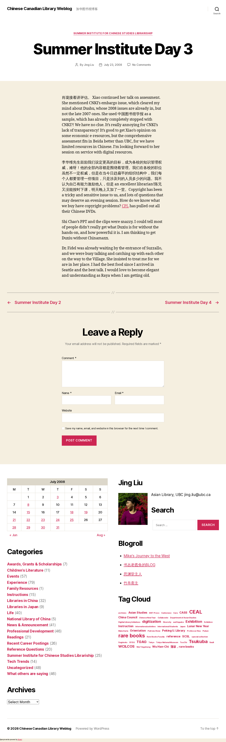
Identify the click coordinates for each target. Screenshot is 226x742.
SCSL (186, 636)
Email (119, 393)
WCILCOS (126, 646)
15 (28, 512)
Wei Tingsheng (143, 647)
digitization (151, 621)
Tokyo (151, 642)
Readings (15, 637)
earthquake (178, 622)
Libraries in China (22, 600)
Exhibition (194, 621)
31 (57, 527)
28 (14, 527)
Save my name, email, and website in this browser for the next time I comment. (111, 428)
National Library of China (28, 619)
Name (67, 393)
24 (58, 520)
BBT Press (154, 613)
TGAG (141, 642)
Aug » (101, 535)
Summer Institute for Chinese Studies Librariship (113, 33)
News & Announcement (27, 625)
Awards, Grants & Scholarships (34, 564)
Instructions (17, 594)
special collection (200, 637)
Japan (182, 626)
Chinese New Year (147, 618)
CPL (125, 206)
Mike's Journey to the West (147, 556)
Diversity (167, 622)
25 (71, 520)
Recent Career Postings (28, 643)
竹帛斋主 (131, 583)
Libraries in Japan (22, 607)
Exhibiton (208, 622)
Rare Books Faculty (156, 637)
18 (71, 512)
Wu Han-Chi (160, 646)
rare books (131, 635)
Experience (17, 582)
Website (67, 410)
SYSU (132, 642)
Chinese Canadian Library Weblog (39, 9)
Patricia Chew (154, 631)
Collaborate (163, 618)
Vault (211, 642)
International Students (167, 626)
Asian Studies (137, 612)
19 (85, 512)
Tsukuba (198, 641)
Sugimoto (122, 642)
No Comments (141, 64)
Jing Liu (89, 64)
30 (43, 527)
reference (173, 636)
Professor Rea (194, 631)
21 (14, 520)
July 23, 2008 (113, 64)
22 (28, 520)
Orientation (138, 630)
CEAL (195, 612)
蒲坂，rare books (182, 646)
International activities (145, 626)
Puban (206, 631)
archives (122, 613)
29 (28, 527)
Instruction (125, 626)
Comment (69, 358)
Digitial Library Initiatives (129, 622)
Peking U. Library (173, 630)
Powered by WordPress (92, 728)
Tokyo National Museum (167, 642)
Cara (175, 613)
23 (43, 520)
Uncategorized (20, 667)
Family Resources (22, 588)
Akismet (20, 739)
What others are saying (27, 673)
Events (13, 576)
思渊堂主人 (133, 574)
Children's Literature (25, 570)
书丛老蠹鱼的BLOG (139, 565)
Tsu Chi (183, 642)
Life (10, 613)
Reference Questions (25, 649)
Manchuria (123, 631)
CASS (183, 612)
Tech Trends (18, 661)
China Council (127, 617)
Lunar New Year (198, 626)
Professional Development (30, 631)
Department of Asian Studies (183, 618)
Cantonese (166, 613)
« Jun (13, 535)
